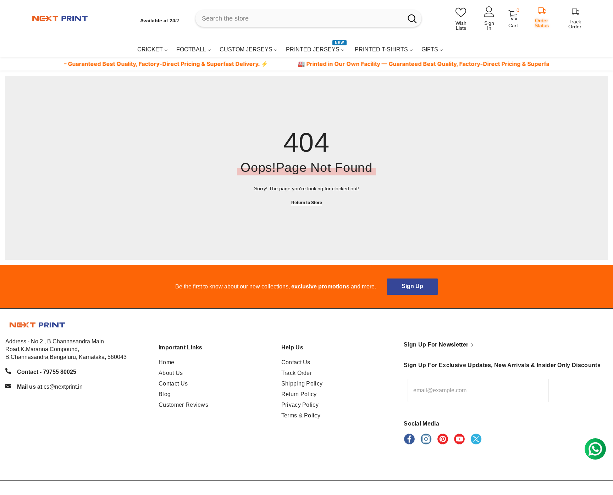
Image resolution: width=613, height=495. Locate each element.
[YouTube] (459, 439)
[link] (567, 47)
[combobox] (299, 18)
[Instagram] (426, 439)
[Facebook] (409, 439)
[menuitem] (153, 49)
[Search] (308, 18)
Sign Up (412, 286)
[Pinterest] (442, 439)
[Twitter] (476, 439)
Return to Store (306, 202)
